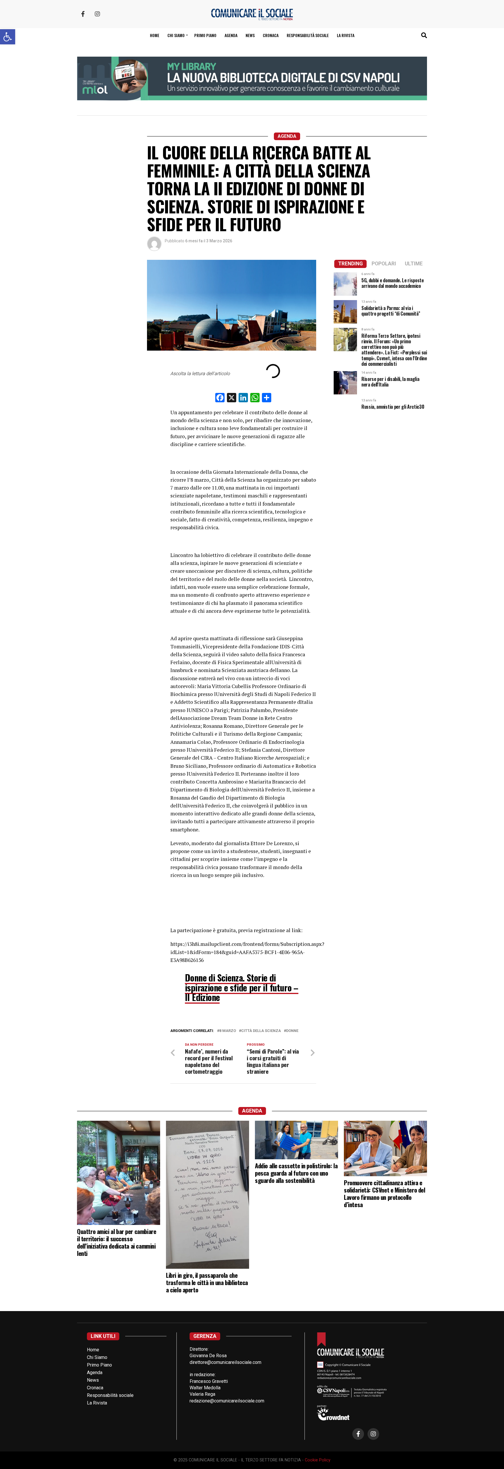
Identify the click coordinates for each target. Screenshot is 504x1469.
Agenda (231, 35)
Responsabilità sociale (308, 35)
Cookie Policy (317, 1460)
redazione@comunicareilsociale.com (227, 1401)
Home (154, 35)
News (250, 35)
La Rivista (345, 35)
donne (292, 1031)
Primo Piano (205, 35)
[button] (7, 36)
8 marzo (227, 1031)
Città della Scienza (261, 1031)
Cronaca (271, 35)
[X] (231, 398)
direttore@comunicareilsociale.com (225, 1362)
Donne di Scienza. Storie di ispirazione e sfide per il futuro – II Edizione (241, 987)
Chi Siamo (97, 1357)
